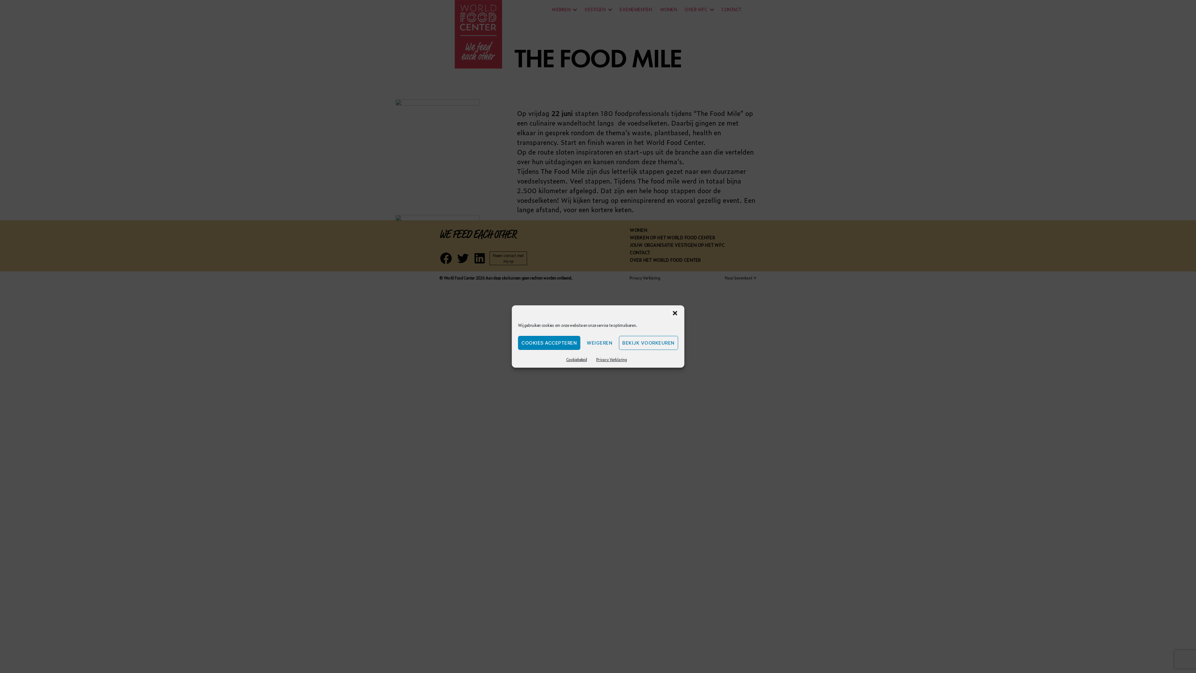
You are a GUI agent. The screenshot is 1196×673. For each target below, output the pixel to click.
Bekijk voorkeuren (648, 343)
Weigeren (599, 343)
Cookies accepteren (549, 343)
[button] (675, 313)
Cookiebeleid (576, 359)
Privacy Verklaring (611, 359)
